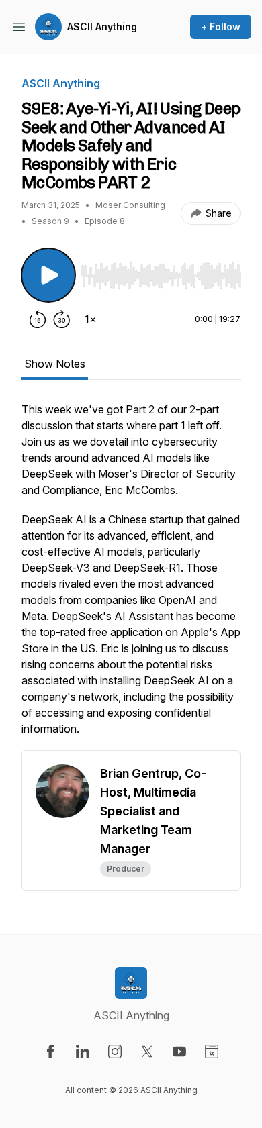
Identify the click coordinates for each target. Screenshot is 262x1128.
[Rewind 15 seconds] (37, 319)
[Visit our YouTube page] (179, 1051)
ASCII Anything (102, 26)
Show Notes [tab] (54, 363)
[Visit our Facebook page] (50, 1051)
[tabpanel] (131, 575)
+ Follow (221, 26)
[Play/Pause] (48, 275)
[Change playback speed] (90, 319)
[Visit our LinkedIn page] (82, 1051)
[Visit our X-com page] (147, 1051)
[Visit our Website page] (211, 1051)
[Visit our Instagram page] (115, 1051)
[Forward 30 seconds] (61, 319)
